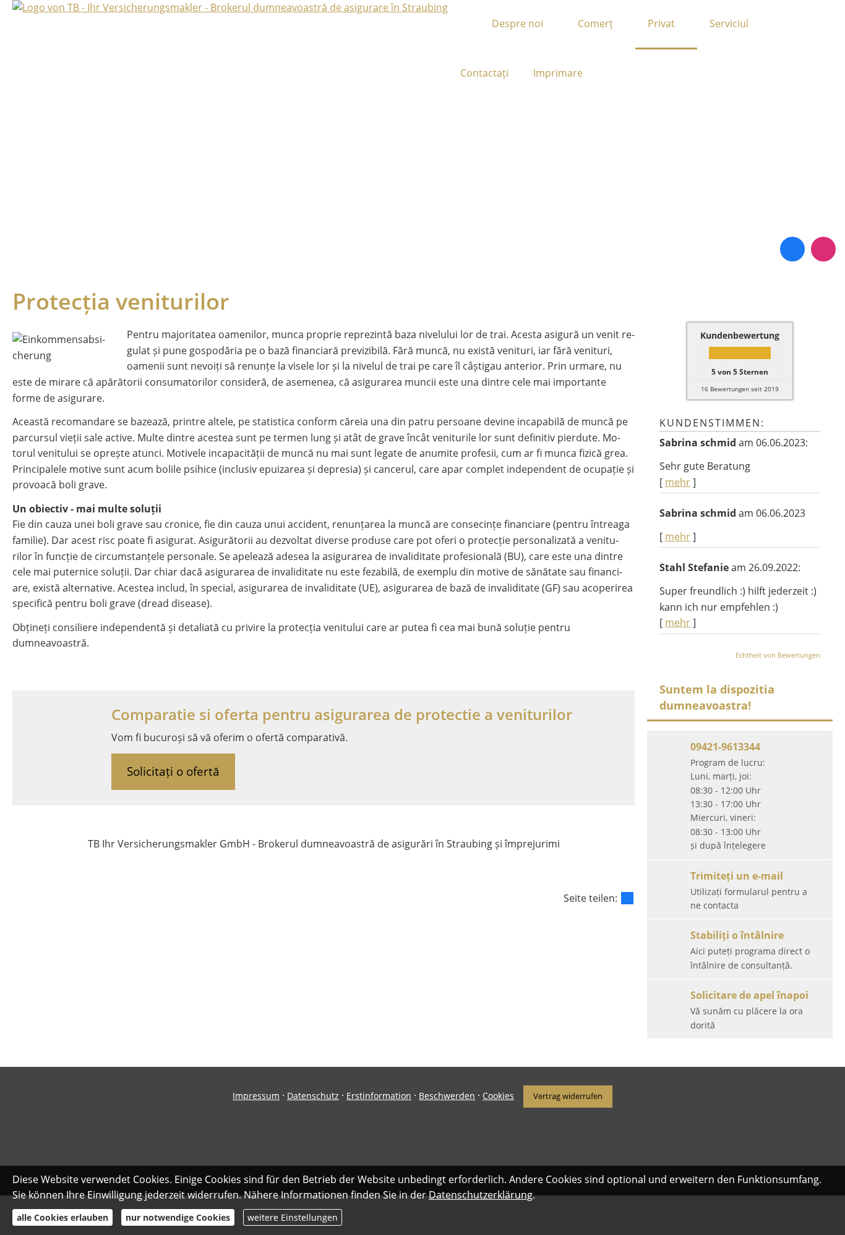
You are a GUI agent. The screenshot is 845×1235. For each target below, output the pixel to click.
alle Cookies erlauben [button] (62, 1217)
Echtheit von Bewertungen (778, 655)
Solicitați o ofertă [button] (173, 771)
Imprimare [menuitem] (558, 73)
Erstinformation (378, 1095)
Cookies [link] (498, 1095)
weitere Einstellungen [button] (292, 1217)
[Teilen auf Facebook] (627, 898)
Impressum (256, 1095)
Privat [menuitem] (661, 23)
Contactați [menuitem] (484, 73)
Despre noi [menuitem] (517, 23)
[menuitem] (463, 24)
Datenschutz (313, 1095)
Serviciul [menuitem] (729, 23)
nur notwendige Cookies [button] (178, 1217)
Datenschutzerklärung (481, 1195)
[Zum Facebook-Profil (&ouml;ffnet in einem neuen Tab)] (792, 249)
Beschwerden (447, 1095)
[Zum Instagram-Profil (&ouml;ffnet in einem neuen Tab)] (823, 249)
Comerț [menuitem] (595, 23)
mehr (677, 482)
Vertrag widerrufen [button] (568, 1095)
